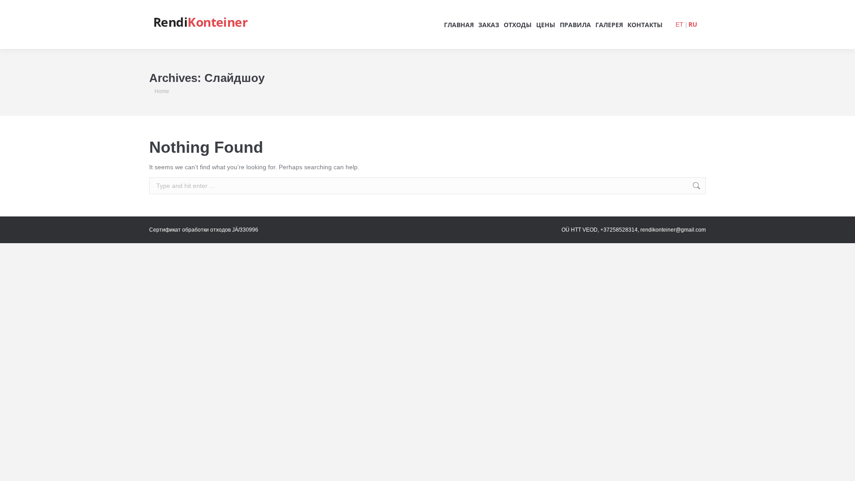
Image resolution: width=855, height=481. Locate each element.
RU (692, 24)
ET (680, 24)
